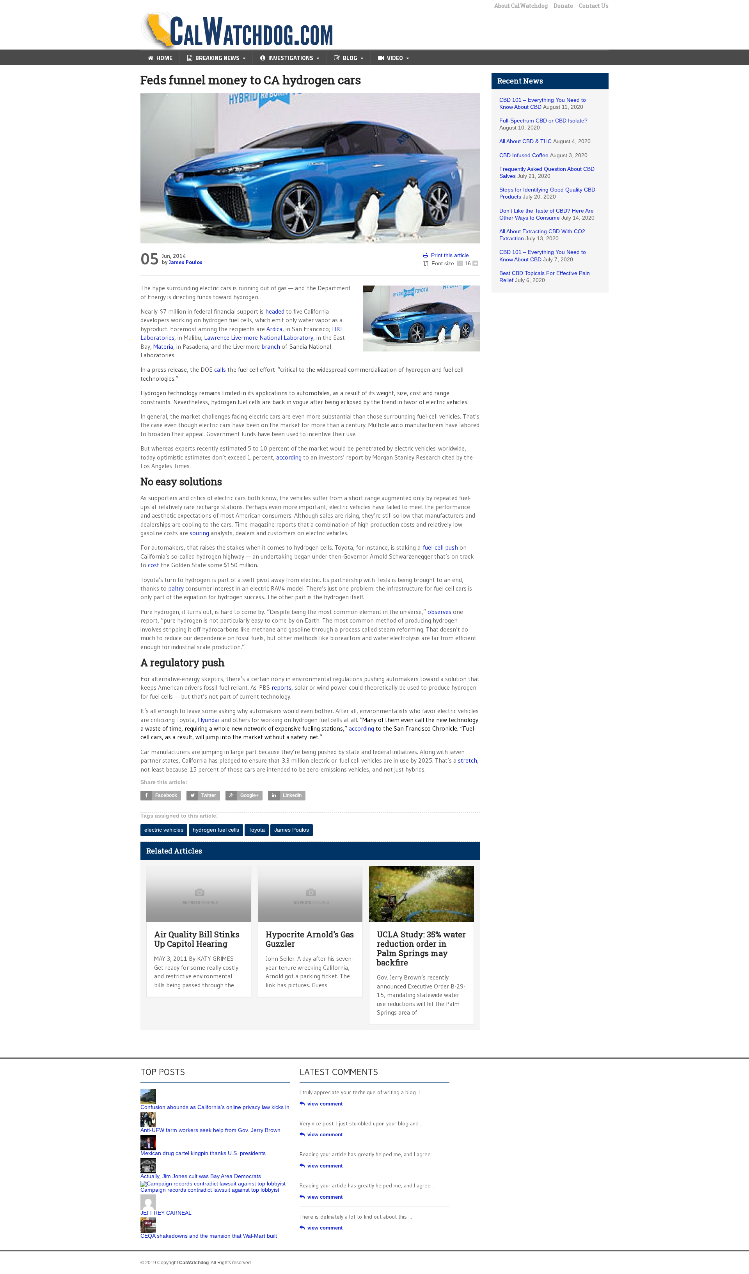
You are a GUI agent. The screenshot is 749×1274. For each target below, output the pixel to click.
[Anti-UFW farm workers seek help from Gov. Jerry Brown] (148, 1114)
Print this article (450, 255)
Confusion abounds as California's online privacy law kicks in (214, 1107)
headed (274, 311)
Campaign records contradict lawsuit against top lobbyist (209, 1190)
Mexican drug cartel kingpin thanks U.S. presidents (203, 1153)
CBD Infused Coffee (523, 155)
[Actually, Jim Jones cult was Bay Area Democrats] (148, 1160)
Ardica (274, 329)
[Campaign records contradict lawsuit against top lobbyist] (213, 1183)
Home (164, 57)
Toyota (256, 830)
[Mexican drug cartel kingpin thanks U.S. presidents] (148, 1137)
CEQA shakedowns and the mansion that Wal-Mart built (208, 1236)
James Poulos (185, 262)
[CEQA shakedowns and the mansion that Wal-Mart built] (148, 1220)
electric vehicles (163, 830)
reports (281, 687)
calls (220, 369)
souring (199, 533)
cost (153, 565)
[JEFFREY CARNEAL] (148, 1197)
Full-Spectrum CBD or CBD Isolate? (543, 120)
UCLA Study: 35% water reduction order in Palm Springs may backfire (421, 948)
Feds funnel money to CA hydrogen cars (250, 79)
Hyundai (208, 720)
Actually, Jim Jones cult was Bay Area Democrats (200, 1176)
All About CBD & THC (525, 141)
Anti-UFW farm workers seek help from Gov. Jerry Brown (210, 1130)
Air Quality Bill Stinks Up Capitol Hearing (197, 939)
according (289, 457)
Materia (163, 346)
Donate (563, 6)
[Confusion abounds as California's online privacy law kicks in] (148, 1091)
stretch (467, 760)
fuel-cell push (440, 547)
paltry (176, 588)
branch (270, 346)
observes (439, 612)
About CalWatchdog (521, 6)
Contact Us (594, 6)
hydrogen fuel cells (216, 830)
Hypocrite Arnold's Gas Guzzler (310, 939)
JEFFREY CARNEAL (166, 1213)
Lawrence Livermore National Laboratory (258, 337)
